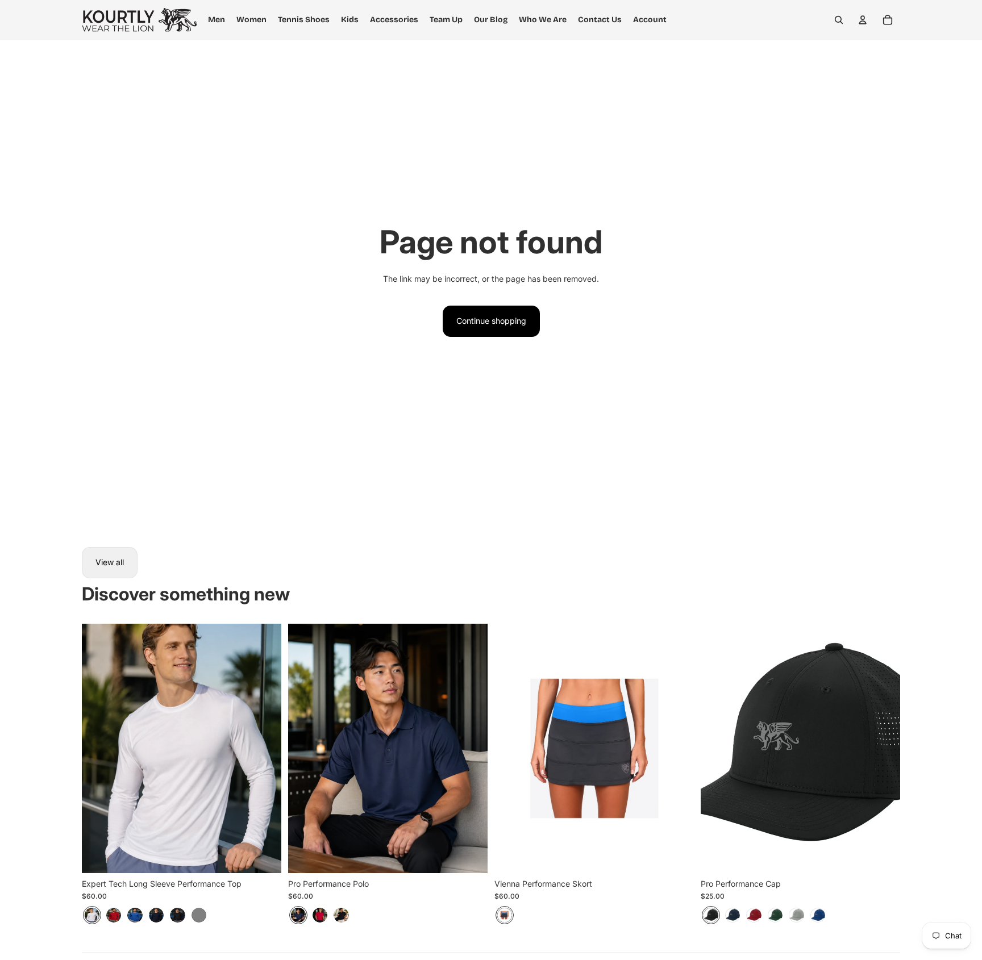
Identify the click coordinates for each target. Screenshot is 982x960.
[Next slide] (264, 748)
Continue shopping (491, 320)
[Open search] (838, 19)
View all (109, 562)
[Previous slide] (99, 748)
